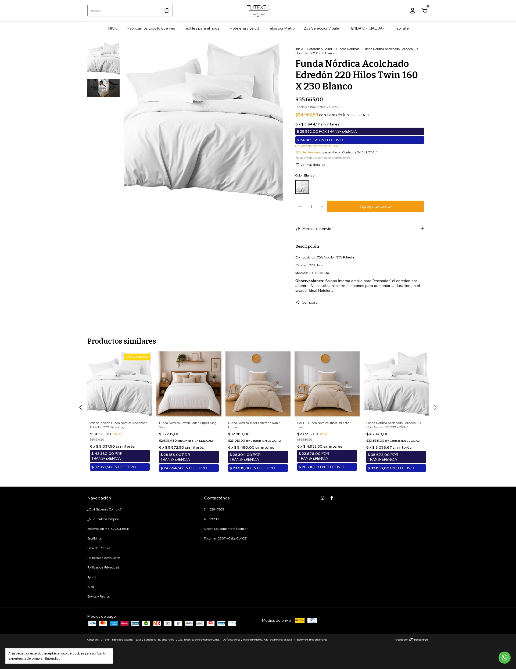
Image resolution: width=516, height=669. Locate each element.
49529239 (211, 519)
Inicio (299, 49)
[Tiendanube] (412, 640)
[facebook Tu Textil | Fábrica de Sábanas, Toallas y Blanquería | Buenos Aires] (331, 498)
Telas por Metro (281, 28)
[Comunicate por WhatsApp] (505, 658)
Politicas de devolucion (103, 558)
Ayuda (91, 577)
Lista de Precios (98, 548)
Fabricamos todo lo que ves (151, 28)
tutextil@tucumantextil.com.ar (226, 529)
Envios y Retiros (98, 596)
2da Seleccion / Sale (321, 28)
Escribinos (94, 538)
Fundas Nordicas (347, 49)
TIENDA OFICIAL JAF (366, 28)
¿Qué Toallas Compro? (103, 519)
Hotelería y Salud (319, 49)
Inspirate (401, 28)
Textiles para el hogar (202, 28)
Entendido (52, 658)
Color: (304, 175)
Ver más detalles (312, 165)
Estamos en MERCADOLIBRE (108, 529)
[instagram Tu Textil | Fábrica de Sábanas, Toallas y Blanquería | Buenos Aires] (322, 498)
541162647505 (214, 509)
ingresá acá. (285, 639)
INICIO (113, 28)
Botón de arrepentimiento (312, 639)
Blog (90, 587)
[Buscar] (166, 10)
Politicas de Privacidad (103, 567)
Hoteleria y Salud (244, 28)
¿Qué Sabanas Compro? (104, 509)
